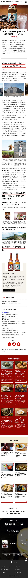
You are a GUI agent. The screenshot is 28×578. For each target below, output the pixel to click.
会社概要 (4, 572)
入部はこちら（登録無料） (14, 534)
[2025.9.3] (21, 447)
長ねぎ (17, 511)
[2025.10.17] (21, 412)
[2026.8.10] (7, 388)
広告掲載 (18, 569)
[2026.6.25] (7, 488)
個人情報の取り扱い (6, 569)
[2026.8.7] (7, 467)
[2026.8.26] (21, 365)
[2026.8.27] (21, 388)
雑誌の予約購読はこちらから (20, 555)
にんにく (11, 513)
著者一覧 (18, 566)
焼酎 (3, 511)
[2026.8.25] (7, 365)
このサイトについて (6, 566)
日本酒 (7, 511)
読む (7, 349)
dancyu (3, 349)
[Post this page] (9, 344)
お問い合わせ (19, 572)
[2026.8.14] (7, 412)
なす (19, 513)
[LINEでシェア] (18, 344)
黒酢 (14, 511)
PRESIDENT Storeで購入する (7, 555)
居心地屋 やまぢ (5, 312)
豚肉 (11, 511)
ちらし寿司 (22, 511)
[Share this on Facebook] (14, 344)
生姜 (15, 513)
